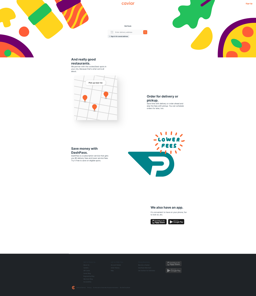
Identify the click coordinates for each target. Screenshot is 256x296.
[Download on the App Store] (159, 221)
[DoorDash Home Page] (73, 287)
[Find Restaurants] (145, 32)
